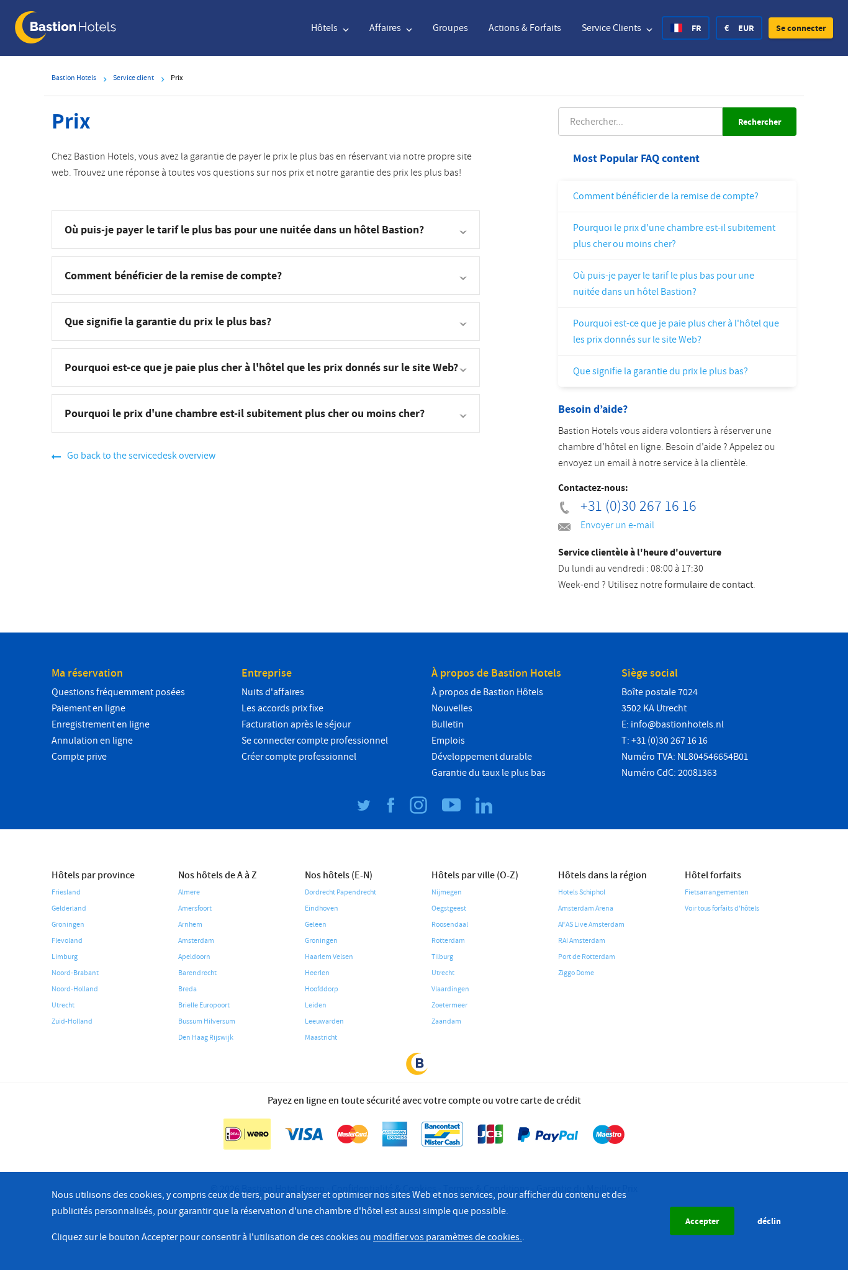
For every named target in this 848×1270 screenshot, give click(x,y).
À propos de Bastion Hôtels (487, 692)
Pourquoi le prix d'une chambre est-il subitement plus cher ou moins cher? (674, 236)
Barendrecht (197, 973)
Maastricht (321, 1037)
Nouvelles (451, 708)
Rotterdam (448, 940)
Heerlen (317, 973)
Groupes (450, 28)
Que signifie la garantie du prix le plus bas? (660, 371)
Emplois (448, 740)
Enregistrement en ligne (101, 724)
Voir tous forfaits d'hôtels (722, 908)
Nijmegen (446, 892)
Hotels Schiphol (581, 892)
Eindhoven (321, 908)
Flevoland (67, 940)
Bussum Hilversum (206, 1021)
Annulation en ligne (92, 740)
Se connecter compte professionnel (314, 740)
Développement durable (481, 756)
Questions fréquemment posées (118, 692)
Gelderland (69, 908)
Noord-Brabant (75, 973)
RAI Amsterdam (581, 940)
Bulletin (447, 724)
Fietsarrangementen (717, 892)
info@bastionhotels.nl (677, 724)
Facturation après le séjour (296, 724)
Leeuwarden (324, 1021)
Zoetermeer (449, 1005)
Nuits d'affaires (272, 692)
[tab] (265, 229)
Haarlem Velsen (329, 957)
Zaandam (446, 1021)
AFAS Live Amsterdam (591, 924)
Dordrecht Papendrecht (340, 892)
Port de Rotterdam (586, 957)
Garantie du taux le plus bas (488, 773)
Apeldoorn (194, 957)
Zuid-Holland (72, 1021)
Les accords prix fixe (282, 708)
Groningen (68, 924)
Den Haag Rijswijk (205, 1037)
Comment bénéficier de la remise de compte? (666, 196)
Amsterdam (196, 940)
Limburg (65, 957)
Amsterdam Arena (585, 908)
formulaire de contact (708, 585)
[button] (801, 27)
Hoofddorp (321, 989)
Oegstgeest (448, 908)
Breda (187, 989)
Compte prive (79, 756)
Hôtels (325, 28)
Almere (189, 892)
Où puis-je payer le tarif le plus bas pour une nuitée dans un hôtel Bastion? (663, 284)
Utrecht (63, 1005)
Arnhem (190, 924)
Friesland (66, 892)
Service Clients (612, 28)
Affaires (386, 28)
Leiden (316, 1005)
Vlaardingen (450, 989)
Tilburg (442, 957)
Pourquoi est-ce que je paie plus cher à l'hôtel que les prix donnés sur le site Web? (676, 331)
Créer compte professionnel (298, 756)
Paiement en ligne (88, 708)
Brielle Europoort (204, 1005)
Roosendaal (449, 924)
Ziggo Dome (576, 973)
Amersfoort (195, 908)
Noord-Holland (75, 989)
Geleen (316, 924)
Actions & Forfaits (525, 28)
